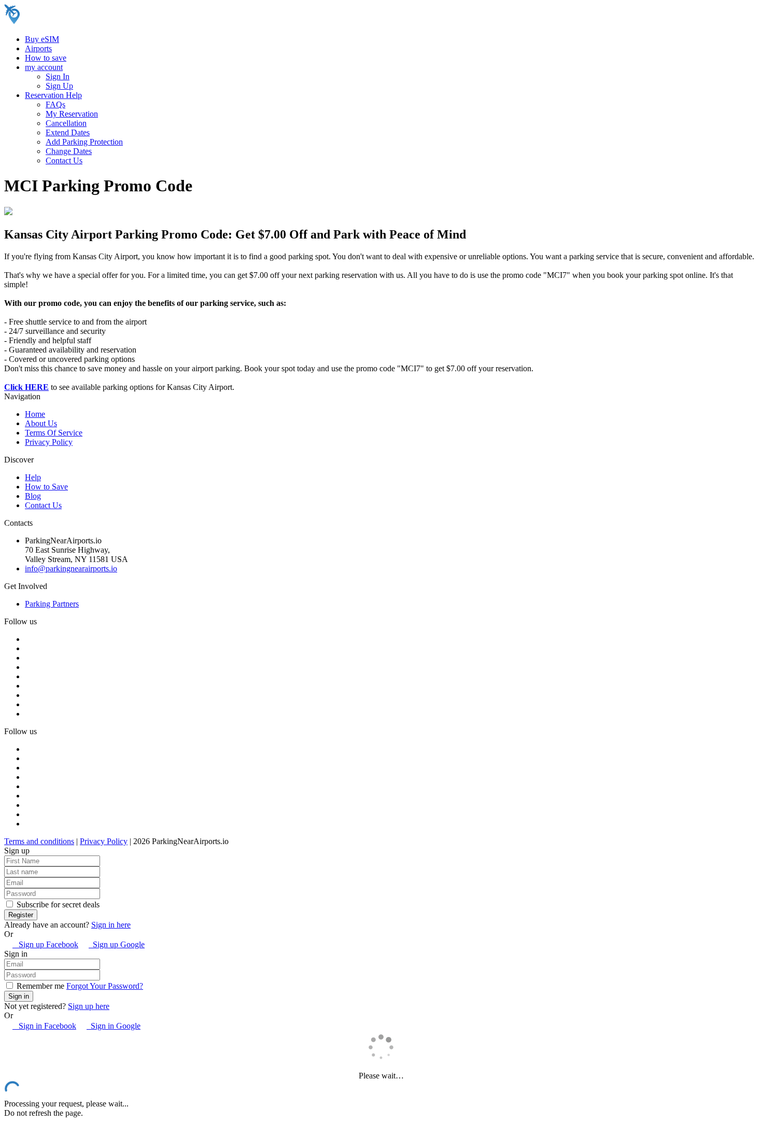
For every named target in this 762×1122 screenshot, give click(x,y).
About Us (41, 423)
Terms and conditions (39, 841)
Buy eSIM (42, 39)
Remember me (39, 985)
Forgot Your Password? (104, 985)
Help (33, 477)
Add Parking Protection (84, 141)
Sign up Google (117, 944)
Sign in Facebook (44, 1025)
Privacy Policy (49, 442)
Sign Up (59, 85)
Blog (33, 496)
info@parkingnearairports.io (71, 568)
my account (44, 67)
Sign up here (88, 1006)
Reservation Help (53, 95)
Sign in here (111, 924)
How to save (45, 57)
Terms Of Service (53, 432)
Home (35, 414)
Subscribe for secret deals (57, 904)
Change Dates (69, 151)
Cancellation (66, 123)
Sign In (57, 76)
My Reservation (72, 113)
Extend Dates (68, 132)
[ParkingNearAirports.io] (70, 21)
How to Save (46, 486)
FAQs (55, 104)
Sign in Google (113, 1025)
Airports (38, 48)
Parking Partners (52, 603)
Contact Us (64, 160)
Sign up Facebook (45, 944)
